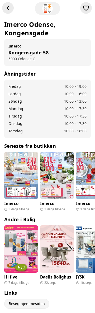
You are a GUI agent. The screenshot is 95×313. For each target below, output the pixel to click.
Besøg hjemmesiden (27, 303)
